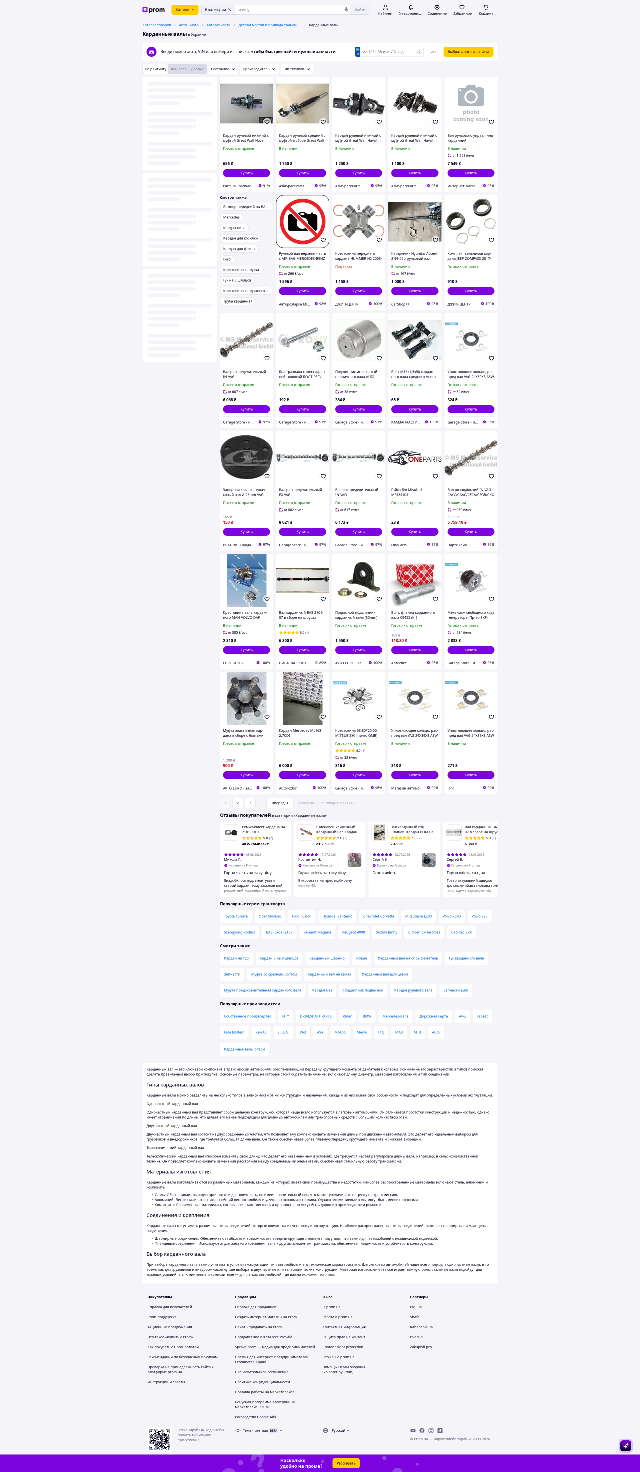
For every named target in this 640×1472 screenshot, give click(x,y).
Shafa (415, 1316)
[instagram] (431, 1431)
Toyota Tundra (236, 916)
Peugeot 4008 (353, 932)
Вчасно (416, 1336)
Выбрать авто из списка (468, 51)
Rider (347, 1016)
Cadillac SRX (461, 932)
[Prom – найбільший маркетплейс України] (153, 10)
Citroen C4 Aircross (424, 932)
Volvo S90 (480, 916)
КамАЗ (261, 1032)
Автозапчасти (218, 24)
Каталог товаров (156, 24)
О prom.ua (331, 1306)
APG (462, 1016)
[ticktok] (440, 1431)
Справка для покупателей (170, 1306)
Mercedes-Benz (395, 1016)
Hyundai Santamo (337, 916)
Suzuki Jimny (386, 932)
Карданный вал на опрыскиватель (408, 958)
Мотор (340, 1032)
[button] (246, 173)
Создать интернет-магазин (258, 1316)
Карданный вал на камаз (329, 974)
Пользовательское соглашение (261, 1372)
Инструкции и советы (166, 1382)
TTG (381, 1032)
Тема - (255, 1430)
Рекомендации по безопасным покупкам (183, 1356)
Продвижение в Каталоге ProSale (263, 1336)
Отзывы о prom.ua (338, 1356)
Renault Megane (317, 932)
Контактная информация (344, 1326)
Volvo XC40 (452, 916)
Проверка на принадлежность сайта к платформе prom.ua (181, 1369)
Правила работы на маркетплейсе (264, 1392)
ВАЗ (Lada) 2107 (279, 932)
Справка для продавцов (255, 1306)
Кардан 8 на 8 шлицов (279, 958)
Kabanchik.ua (421, 1326)
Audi (436, 1032)
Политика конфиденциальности (262, 1382)
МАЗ (399, 1032)
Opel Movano (270, 916)
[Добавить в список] (267, 122)
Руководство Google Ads (255, 1416)
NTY (285, 1016)
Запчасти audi (456, 990)
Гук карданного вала (466, 958)
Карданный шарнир (327, 958)
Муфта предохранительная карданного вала (262, 990)
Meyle (362, 1032)
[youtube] (413, 1431)
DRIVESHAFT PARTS (316, 1016)
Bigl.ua (416, 1306)
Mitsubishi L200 (418, 916)
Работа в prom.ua (337, 1316)
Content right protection (342, 1346)
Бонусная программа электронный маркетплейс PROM (265, 1404)
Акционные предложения (170, 1326)
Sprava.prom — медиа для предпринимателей (275, 1346)
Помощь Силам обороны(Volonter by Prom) (343, 1369)
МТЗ (417, 1032)
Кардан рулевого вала (413, 990)
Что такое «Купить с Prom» (171, 1336)
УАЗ (303, 1032)
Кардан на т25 (236, 958)
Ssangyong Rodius (239, 932)
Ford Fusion (302, 916)
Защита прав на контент (343, 1336)
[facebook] (422, 1431)
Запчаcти (232, 974)
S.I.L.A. (283, 1032)
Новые (361, 958)
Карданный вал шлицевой (385, 974)
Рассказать (346, 1463)
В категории (215, 9)
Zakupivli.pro (421, 1346)
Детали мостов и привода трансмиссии (269, 24)
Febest (482, 1016)
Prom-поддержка (162, 1316)
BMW (367, 1016)
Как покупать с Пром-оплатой (173, 1346)
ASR (320, 1032)
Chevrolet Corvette (378, 916)
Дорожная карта (434, 1016)
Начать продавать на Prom (258, 1326)
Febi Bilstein (234, 1032)
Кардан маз (322, 990)
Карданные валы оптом (244, 1049)
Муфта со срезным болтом (274, 974)
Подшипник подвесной (363, 990)
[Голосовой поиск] (346, 9)
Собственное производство (247, 1016)
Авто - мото (188, 24)
